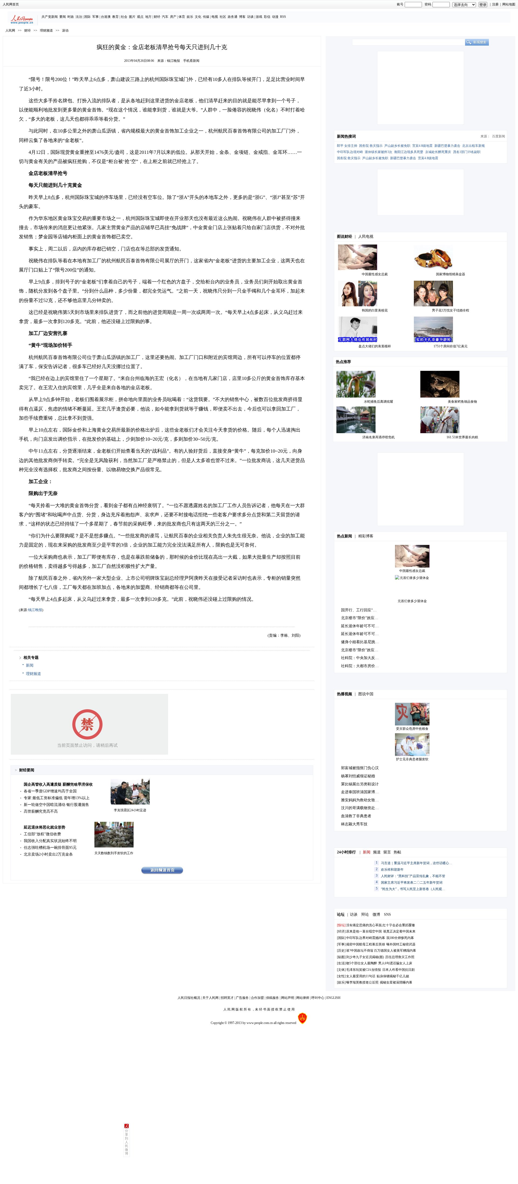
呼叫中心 (317, 998)
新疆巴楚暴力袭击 (447, 146)
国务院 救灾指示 (371, 146)
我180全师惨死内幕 (400, 938)
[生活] (341, 963)
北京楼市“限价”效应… (359, 618)
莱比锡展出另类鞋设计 (360, 784)
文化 (198, 17)
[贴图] (341, 957)
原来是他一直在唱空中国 (364, 931)
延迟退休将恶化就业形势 (44, 827)
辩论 (365, 914)
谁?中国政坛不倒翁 (359, 950)
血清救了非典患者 (356, 816)
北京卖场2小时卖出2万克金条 (48, 854)
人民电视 (365, 237)
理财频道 (46, 30)
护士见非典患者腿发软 (412, 759)
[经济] (341, 931)
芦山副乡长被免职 (397, 146)
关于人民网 (210, 998)
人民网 (10, 30)
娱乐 (190, 17)
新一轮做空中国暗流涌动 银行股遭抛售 (56, 805)
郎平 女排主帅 (347, 146)
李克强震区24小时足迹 (130, 810)
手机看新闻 (191, 61)
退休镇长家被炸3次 (378, 152)
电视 (215, 17)
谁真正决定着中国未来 (399, 931)
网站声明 (287, 998)
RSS (283, 17)
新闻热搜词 (346, 136)
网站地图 (508, 4)
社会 (124, 17)
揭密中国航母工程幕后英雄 (365, 944)
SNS (387, 914)
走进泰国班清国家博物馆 (362, 792)
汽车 (165, 17)
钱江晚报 (173, 61)
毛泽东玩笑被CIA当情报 (363, 970)
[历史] (341, 950)
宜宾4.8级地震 (422, 146)
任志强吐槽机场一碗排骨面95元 (50, 848)
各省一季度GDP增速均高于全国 (50, 791)
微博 (376, 914)
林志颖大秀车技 (354, 824)
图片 (132, 17)
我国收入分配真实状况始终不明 (50, 841)
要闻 (62, 17)
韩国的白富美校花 (375, 310)
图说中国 (365, 694)
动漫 (275, 17)
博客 (242, 17)
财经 (157, 17)
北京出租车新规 (473, 146)
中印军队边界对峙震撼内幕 (365, 938)
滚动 (65, 30)
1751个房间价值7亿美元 (451, 346)
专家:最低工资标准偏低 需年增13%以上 (57, 798)
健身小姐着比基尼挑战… (362, 642)
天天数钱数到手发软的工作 (113, 853)
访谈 (250, 17)
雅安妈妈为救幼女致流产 (362, 800)
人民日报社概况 (189, 998)
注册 (495, 4)
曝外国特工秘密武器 (400, 944)
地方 (148, 17)
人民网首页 (11, 4)
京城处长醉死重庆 (438, 152)
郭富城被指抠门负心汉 (360, 768)
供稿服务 (272, 998)
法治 (79, 17)
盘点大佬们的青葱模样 (375, 346)
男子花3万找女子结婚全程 (450, 310)
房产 (173, 17)
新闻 (29, 665)
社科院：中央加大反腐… (362, 658)
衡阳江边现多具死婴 (408, 152)
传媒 (206, 17)
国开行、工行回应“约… (360, 610)
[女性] (341, 976)
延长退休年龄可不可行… (362, 626)
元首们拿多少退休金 (412, 601)
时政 (70, 17)
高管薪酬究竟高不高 (41, 811)
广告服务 (242, 998)
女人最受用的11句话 (360, 976)
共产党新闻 (50, 17)
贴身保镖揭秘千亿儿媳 (393, 976)
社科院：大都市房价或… (362, 666)
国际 (87, 17)
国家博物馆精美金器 (450, 274)
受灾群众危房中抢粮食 (412, 729)
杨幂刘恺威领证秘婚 (358, 776)
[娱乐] (341, 982)
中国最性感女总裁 (375, 274)
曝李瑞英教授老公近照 (362, 982)
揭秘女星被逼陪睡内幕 (396, 982)
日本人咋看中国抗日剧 (398, 970)
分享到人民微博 (126, 1142)
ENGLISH (333, 998)
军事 (95, 17)
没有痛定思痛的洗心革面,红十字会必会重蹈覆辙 (380, 925)
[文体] (341, 970)
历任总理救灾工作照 (399, 957)
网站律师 (302, 998)
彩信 (267, 17)
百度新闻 (498, 136)
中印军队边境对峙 (350, 152)
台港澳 (106, 17)
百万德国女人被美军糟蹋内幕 (395, 950)
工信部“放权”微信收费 (42, 834)
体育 (182, 17)
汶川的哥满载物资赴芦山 (362, 808)
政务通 (232, 17)
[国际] (341, 938)
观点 (140, 17)
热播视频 (344, 694)
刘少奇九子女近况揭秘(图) (365, 957)
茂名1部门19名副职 (466, 152)
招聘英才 (227, 998)
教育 (115, 17)
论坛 (341, 914)
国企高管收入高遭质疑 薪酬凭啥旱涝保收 (58, 784)
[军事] (341, 944)
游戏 (259, 17)
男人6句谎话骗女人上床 (395, 963)
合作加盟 (257, 998)
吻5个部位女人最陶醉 (361, 963)
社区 (223, 17)
